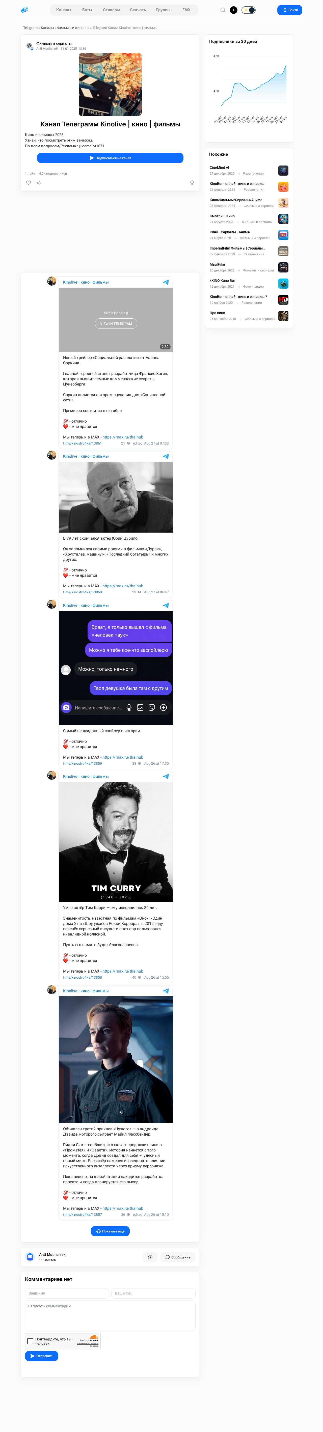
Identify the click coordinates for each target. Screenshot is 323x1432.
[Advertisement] (110, 232)
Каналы (63, 9)
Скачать (138, 9)
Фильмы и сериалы (73, 28)
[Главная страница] (24, 10)
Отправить (44, 1356)
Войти (293, 10)
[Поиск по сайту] (223, 10)
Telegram (30, 28)
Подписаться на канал (113, 158)
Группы (163, 9)
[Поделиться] (39, 182)
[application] (249, 90)
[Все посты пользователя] (150, 1257)
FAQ (186, 9)
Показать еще (113, 1231)
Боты (87, 9)
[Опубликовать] (233, 10)
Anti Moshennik (52, 1254)
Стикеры (111, 9)
